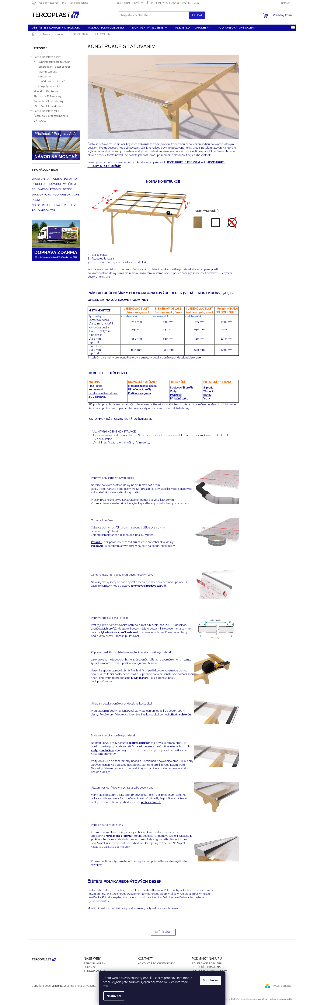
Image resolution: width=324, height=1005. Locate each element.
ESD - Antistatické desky (47, 105)
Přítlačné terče (178, 398)
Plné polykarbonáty (48, 86)
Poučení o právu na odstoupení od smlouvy (210, 969)
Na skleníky (44, 76)
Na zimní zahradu (47, 71)
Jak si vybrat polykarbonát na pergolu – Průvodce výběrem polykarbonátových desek (54, 184)
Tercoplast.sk (94, 963)
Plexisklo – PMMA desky (47, 96)
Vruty (173, 391)
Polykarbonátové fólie (46, 110)
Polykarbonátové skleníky (48, 101)
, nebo (95, 385)
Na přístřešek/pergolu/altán (53, 61)
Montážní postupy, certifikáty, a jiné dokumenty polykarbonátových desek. (133, 908)
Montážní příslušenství (46, 91)
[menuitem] (56, 28)
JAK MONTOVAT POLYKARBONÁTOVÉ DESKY (55, 197)
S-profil (208, 387)
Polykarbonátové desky (47, 56)
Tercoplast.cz (94, 970)
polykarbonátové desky (103, 393)
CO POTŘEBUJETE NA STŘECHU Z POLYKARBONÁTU (54, 208)
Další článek (163, 932)
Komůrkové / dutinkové (51, 81)
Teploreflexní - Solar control (53, 66)
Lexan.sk (90, 967)
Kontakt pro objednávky (156, 963)
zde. (198, 357)
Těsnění (208, 391)
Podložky (175, 394)
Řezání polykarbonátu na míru (51, 115)
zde (105, 986)
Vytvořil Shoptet (282, 985)
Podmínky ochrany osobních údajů (175, 3)
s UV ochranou (97, 396)
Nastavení (113, 996)
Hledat (197, 15)
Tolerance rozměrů (207, 963)
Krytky (207, 394)
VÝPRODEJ (40, 120)
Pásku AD (97, 545)
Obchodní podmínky (130, 3)
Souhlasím (210, 980)
